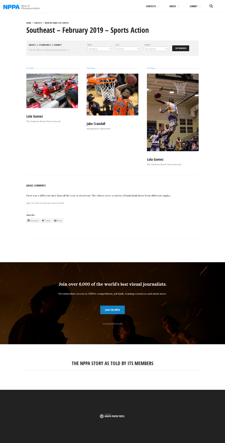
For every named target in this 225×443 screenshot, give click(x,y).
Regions (89, 44)
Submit (193, 6)
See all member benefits (113, 323)
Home (28, 23)
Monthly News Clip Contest (57, 23)
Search (211, 4)
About (172, 6)
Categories (147, 44)
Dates (117, 44)
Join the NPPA (112, 310)
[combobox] (99, 49)
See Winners (180, 48)
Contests (151, 6)
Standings (45, 44)
